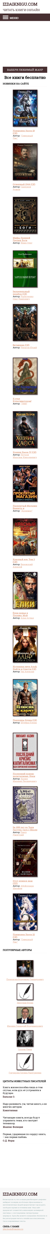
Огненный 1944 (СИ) (24, 184)
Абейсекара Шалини (23, 887)
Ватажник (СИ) (21, 345)
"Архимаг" (27, 510)
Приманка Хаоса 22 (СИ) (24, 935)
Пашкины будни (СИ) (25, 720)
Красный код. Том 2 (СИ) (24, 560)
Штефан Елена (29, 722)
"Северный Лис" (23, 136)
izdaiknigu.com (21, 6)
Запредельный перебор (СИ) (21, 292)
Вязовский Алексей (23, 565)
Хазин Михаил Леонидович (25, 780)
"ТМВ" (24, 403)
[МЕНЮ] (5, 18)
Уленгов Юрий (29, 347)
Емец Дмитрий (20, 833)
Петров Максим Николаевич (25, 456)
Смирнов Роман (22, 188)
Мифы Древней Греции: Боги (21, 239)
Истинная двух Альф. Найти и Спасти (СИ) (25, 667)
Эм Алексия (27, 671)
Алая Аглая (27, 618)
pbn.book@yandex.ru (13, 1229)
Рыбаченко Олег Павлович (23, 297)
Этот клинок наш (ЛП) (23, 882)
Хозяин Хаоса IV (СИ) (24, 452)
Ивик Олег (26, 242)
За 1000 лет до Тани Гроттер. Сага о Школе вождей (25, 830)
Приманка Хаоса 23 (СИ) (24, 132)
